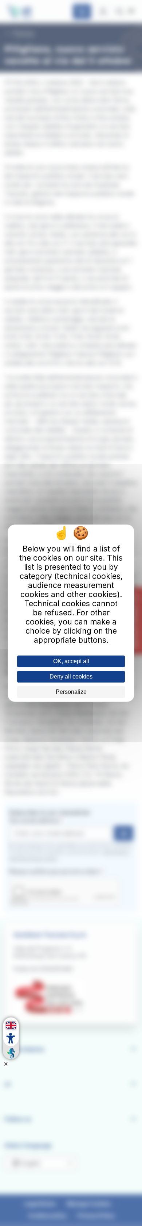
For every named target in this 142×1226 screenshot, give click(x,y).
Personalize (71, 692)
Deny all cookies (71, 676)
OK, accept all (71, 661)
